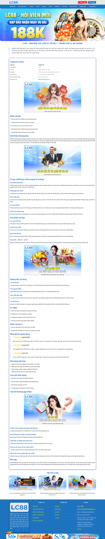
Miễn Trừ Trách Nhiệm (38, 515)
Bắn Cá (32, 6)
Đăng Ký (57, 506)
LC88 (11, 514)
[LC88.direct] (16, 2)
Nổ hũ (37, 6)
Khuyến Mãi (92, 6)
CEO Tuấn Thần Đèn (38, 520)
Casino (44, 6)
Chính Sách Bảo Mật (38, 509)
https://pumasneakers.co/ (44, 79)
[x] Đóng (9, 532)
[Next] (96, 487)
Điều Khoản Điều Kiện (38, 512)
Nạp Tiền (57, 512)
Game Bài (57, 6)
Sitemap (79, 529)
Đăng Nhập (58, 509)
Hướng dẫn (83, 6)
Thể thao (64, 6)
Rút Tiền (57, 515)
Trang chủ (12, 6)
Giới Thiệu (35, 506)
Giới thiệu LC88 (22, 6)
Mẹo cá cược (73, 6)
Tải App (57, 518)
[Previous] (9, 487)
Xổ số (50, 6)
